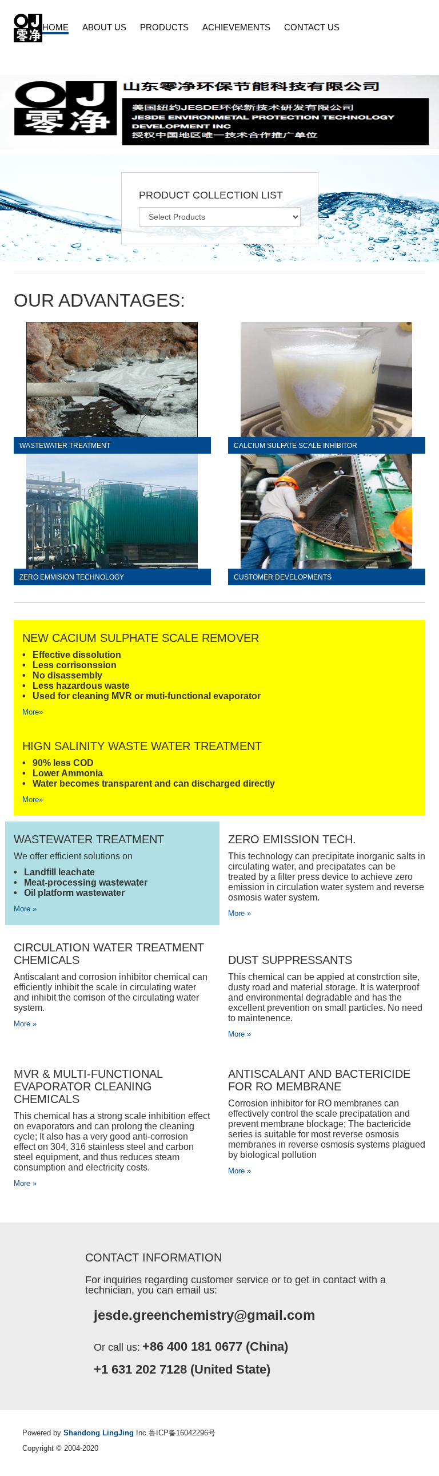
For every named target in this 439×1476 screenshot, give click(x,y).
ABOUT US (104, 27)
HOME (55, 27)
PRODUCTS (164, 27)
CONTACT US (312, 27)
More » (25, 908)
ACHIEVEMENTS (236, 27)
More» (32, 712)
